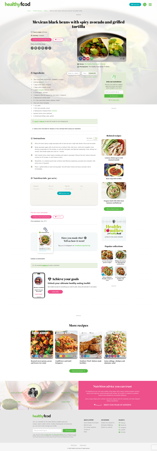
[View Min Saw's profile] (33, 393)
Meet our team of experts (117, 405)
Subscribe (136, 4)
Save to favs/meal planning (41, 39)
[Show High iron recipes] (63, 356)
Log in (36, 121)
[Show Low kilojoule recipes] (88, 356)
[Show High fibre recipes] (42, 356)
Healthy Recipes (37, 11)
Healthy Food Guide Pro (107, 423)
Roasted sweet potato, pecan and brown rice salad (41, 362)
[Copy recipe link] (32, 48)
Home (29, 11)
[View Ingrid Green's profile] (65, 402)
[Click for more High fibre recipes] (84, 58)
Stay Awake (89, 138)
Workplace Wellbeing (107, 425)
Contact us (87, 429)
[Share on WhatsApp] (46, 48)
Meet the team (88, 425)
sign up (42, 121)
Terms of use (74, 445)
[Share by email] (35, 48)
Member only (65, 193)
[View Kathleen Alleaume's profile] (33, 402)
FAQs (85, 432)
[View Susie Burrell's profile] (65, 393)
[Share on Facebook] (42, 48)
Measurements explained (90, 77)
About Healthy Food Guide (91, 423)
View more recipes (77, 371)
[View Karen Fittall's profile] (17, 402)
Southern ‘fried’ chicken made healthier (90, 362)
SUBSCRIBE (55, 292)
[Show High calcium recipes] (60, 356)
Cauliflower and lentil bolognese (63, 362)
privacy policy (116, 100)
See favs (59, 39)
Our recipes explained (90, 427)
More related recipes (113, 209)
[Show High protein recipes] (85, 356)
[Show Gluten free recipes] (39, 356)
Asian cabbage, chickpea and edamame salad (114, 362)
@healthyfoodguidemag (82, 246)
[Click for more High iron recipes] (88, 58)
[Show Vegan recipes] (69, 356)
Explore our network (106, 427)
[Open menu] (150, 4)
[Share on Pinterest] (39, 48)
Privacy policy (83, 445)
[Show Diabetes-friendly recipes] (36, 356)
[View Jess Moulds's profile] (49, 393)
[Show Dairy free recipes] (33, 356)
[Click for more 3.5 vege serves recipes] (91, 58)
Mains (45, 11)
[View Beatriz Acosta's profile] (49, 402)
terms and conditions (58, 434)
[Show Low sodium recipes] (45, 356)
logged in (45, 265)
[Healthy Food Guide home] (42, 416)
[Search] (144, 4)
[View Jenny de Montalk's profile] (17, 393)
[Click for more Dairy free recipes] (80, 58)
